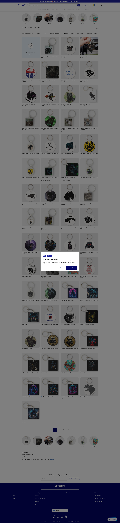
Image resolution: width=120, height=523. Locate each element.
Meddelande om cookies (60, 261)
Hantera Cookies (60, 268)
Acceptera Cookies (71, 268)
